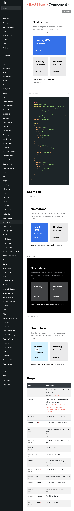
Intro (4, 193)
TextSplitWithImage (9, 335)
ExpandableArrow (9, 151)
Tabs (4, 314)
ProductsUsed (7, 260)
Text (4, 44)
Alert (4, 64)
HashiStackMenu (8, 168)
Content (5, 126)
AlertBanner (7, 68)
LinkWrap (6, 201)
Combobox (6, 118)
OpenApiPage (7, 231)
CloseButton (7, 110)
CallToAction (7, 89)
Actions (5, 60)
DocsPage (6, 135)
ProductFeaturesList (9, 256)
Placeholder (7, 235)
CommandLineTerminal (10, 318)
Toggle (5, 351)
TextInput (6, 322)
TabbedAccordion (9, 310)
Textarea (6, 48)
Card (4, 97)
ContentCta (7, 131)
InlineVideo (6, 189)
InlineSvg (6, 185)
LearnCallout (7, 197)
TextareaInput (7, 347)
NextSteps (6, 222)
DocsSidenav (7, 139)
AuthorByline (7, 76)
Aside (4, 72)
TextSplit (6, 326)
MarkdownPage (8, 210)
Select (5, 39)
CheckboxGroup (8, 27)
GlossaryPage (7, 164)
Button (5, 85)
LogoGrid (6, 206)
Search (5, 276)
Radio (5, 31)
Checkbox (6, 23)
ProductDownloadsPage (11, 251)
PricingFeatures (8, 239)
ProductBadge (7, 247)
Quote (5, 264)
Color (4, 372)
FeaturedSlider (8, 156)
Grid (4, 376)
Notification (7, 226)
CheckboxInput (8, 106)
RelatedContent (8, 272)
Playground (6, 19)
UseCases (6, 356)
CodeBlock (6, 114)
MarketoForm (7, 214)
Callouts (5, 93)
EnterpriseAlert (8, 143)
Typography (7, 384)
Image (5, 181)
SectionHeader (8, 281)
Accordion (6, 56)
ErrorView (6, 147)
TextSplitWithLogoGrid (10, 339)
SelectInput (6, 285)
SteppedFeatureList (9, 301)
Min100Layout (7, 218)
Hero (4, 176)
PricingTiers (7, 243)
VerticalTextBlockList (10, 360)
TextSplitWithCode (9, 331)
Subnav (5, 306)
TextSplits (6, 343)
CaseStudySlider (8, 101)
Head (4, 172)
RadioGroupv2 (8, 35)
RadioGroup (7, 268)
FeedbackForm (8, 160)
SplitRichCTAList (8, 293)
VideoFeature (7, 364)
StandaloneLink (8, 297)
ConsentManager (8, 122)
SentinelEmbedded (9, 289)
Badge (5, 81)
